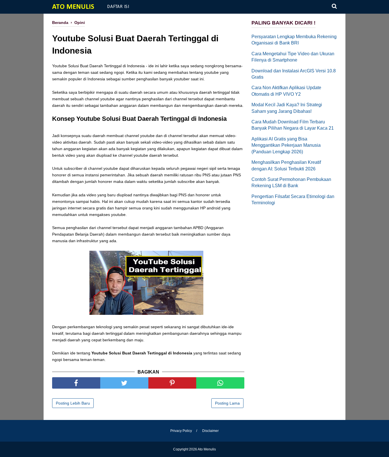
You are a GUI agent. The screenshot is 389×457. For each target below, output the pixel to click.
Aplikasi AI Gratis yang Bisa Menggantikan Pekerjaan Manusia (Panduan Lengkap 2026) (286, 145)
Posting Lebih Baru (73, 403)
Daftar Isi (118, 7)
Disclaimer (210, 431)
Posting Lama (227, 403)
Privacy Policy (181, 431)
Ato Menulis (73, 7)
